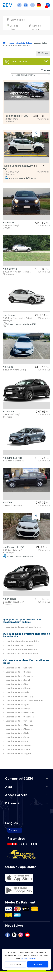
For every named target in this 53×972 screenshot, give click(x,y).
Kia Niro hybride (12, 457)
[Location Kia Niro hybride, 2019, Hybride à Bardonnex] (26, 439)
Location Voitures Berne (18, 737)
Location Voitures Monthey (19, 725)
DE (39, 7)
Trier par (45, 70)
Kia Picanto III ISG (13, 547)
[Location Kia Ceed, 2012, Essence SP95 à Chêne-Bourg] (26, 348)
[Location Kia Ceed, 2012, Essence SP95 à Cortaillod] (26, 484)
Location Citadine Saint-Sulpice (21, 649)
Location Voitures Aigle (17, 733)
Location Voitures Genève (18, 672)
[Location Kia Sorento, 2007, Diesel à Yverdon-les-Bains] (26, 250)
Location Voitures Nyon (17, 704)
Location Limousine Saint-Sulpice (22, 641)
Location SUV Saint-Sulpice (19, 645)
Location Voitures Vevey (18, 708)
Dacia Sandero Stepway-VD (18, 167)
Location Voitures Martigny (19, 696)
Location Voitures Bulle (17, 692)
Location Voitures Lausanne (20, 667)
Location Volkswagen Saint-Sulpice (23, 627)
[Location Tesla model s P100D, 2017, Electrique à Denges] (26, 97)
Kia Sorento (9, 268)
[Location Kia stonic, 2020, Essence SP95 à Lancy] (26, 393)
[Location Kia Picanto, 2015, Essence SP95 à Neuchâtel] (26, 580)
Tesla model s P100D (16, 115)
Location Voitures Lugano (19, 753)
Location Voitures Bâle (17, 741)
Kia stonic (8, 315)
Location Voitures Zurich (18, 680)
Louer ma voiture (26, 7)
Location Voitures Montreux (20, 712)
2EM (4, 43)
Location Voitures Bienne (18, 688)
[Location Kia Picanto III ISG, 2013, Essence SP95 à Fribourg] (26, 528)
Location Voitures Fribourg (19, 676)
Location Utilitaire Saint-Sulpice (22, 653)
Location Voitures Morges (19, 729)
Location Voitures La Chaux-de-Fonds (24, 700)
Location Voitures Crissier (18, 745)
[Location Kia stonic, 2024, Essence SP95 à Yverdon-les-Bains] (26, 296)
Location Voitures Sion (17, 684)
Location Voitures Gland (18, 749)
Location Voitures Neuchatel (20, 716)
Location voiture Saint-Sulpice (20, 43)
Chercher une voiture (20, 7)
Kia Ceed (7, 366)
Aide (33, 7)
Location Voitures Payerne (19, 720)
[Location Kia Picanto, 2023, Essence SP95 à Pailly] (26, 204)
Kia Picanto (9, 222)
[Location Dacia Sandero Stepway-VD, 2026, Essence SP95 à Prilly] (26, 147)
